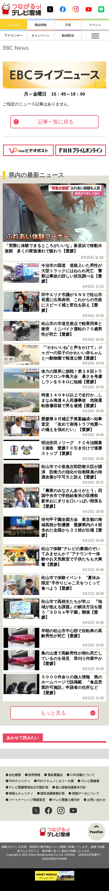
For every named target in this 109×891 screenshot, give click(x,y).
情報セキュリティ (21, 793)
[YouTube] (73, 810)
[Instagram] (61, 810)
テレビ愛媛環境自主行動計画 (28, 787)
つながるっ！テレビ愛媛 (54, 831)
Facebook (63, 9)
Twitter (50, 9)
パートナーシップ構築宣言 (27, 800)
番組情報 (40, 24)
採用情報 (34, 775)
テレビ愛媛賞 (90, 781)
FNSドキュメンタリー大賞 (55, 781)
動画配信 (68, 35)
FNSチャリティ (19, 781)
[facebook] (48, 810)
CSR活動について (82, 775)
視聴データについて (85, 793)
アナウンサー (13, 35)
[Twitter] (36, 810)
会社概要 (15, 775)
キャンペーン (40, 35)
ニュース (13, 24)
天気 (68, 24)
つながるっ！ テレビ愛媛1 (21, 9)
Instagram (75, 9)
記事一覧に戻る (56, 121)
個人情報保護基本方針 (71, 787)
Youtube (88, 9)
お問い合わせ (96, 800)
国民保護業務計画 (52, 793)
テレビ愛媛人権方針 (66, 800)
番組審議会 (55, 775)
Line (101, 9)
